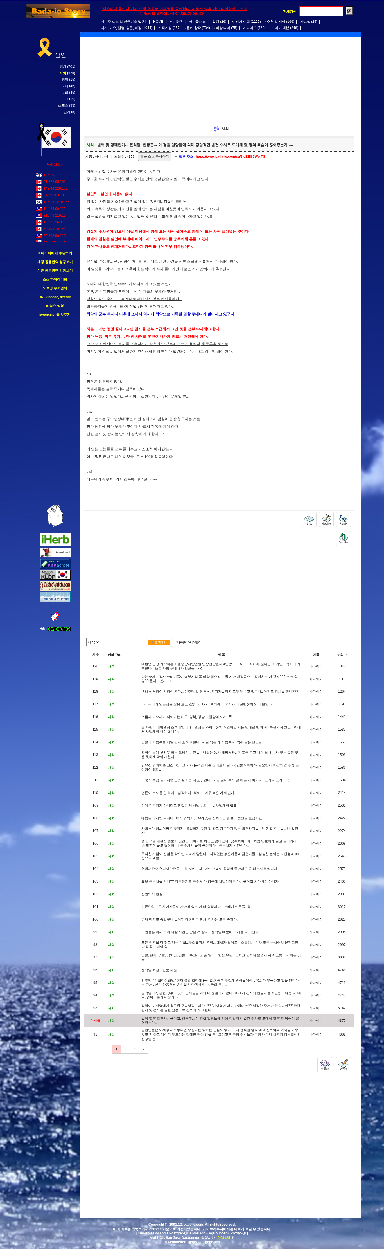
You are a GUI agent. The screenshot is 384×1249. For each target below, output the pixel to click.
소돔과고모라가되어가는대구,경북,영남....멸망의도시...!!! (186, 717)
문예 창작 (194, 28)
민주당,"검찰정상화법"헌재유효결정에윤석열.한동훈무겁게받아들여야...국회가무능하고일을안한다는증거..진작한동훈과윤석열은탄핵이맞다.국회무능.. (220, 982)
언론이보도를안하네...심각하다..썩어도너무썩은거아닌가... (189, 793)
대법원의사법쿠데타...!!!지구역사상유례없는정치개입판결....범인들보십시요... (203, 818)
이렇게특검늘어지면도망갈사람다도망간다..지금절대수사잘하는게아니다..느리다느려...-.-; (215, 780)
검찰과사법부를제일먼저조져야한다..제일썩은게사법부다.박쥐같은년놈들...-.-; (205, 742)
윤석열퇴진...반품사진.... (160, 970)
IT (66, 99)
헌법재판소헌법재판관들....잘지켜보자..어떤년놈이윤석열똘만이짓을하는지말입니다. (209, 869)
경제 (65, 80)
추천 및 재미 (276, 22)
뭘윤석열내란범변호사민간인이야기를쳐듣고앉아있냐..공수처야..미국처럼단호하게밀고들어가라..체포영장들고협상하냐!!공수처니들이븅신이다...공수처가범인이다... (219, 843)
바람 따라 (223, 28)
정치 (63, 67)
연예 (67, 112)
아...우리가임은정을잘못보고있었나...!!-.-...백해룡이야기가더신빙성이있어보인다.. (207, 704)
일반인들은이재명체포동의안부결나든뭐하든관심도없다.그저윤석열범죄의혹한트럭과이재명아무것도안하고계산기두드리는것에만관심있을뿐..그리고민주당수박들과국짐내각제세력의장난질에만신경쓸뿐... (221, 1034)
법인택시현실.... (153, 894)
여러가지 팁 (241, 22)
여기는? (176, 22)
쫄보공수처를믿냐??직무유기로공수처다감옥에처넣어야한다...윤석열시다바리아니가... (211, 881)
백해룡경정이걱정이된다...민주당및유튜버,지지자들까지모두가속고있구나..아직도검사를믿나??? (219, 692)
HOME (158, 22)
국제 (65, 86)
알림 (216, 22)
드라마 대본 (280, 28)
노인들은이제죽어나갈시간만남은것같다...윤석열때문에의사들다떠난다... (201, 932)
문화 (65, 92)
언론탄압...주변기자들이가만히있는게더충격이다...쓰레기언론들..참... (197, 907)
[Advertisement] (55, 411)
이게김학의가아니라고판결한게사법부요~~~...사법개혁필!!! (188, 805)
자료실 (305, 22)
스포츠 (63, 105)
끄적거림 (165, 28)
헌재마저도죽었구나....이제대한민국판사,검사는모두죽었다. (189, 919)
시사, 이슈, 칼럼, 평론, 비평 (121, 28)
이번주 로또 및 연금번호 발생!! (123, 22)
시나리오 (250, 28)
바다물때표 (197, 22)
